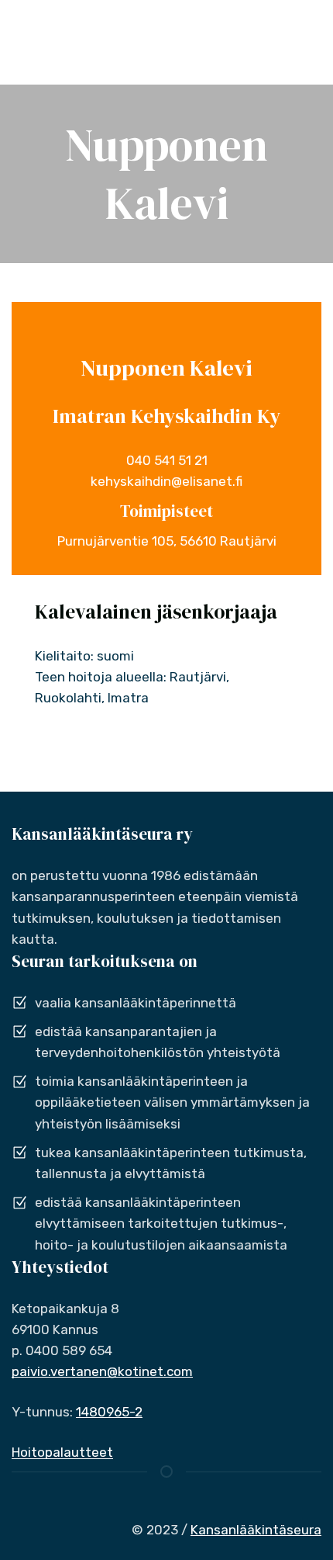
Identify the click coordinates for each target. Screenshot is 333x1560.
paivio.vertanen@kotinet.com (102, 1371)
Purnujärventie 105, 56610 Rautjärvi (166, 541)
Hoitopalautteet (62, 1452)
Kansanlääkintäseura (256, 1529)
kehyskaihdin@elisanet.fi (166, 481)
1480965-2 (109, 1412)
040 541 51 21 (167, 460)
